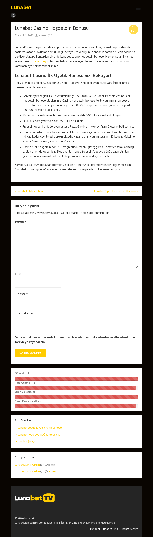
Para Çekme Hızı (25, 382)
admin (42, 35)
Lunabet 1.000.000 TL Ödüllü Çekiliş (39, 434)
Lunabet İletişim (129, 528)
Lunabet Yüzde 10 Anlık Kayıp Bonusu (40, 427)
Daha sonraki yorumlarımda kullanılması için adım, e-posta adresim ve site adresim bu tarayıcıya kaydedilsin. (75, 340)
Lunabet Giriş (110, 528)
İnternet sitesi (24, 313)
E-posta (21, 294)
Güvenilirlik (22, 373)
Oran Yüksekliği (25, 391)
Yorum (20, 221)
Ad (18, 274)
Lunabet (21, 7)
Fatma (52, 471)
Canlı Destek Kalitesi (28, 401)
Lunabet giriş (38, 61)
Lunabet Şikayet (27, 441)
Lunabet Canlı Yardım (27, 464)
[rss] (13, 15)
